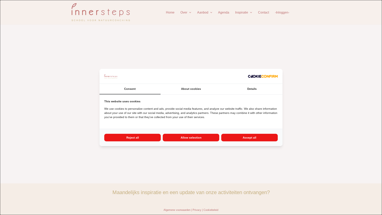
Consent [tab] (130, 88)
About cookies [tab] (191, 88)
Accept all (249, 137)
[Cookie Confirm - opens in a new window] (263, 76)
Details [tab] (252, 88)
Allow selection (191, 137)
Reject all (132, 137)
